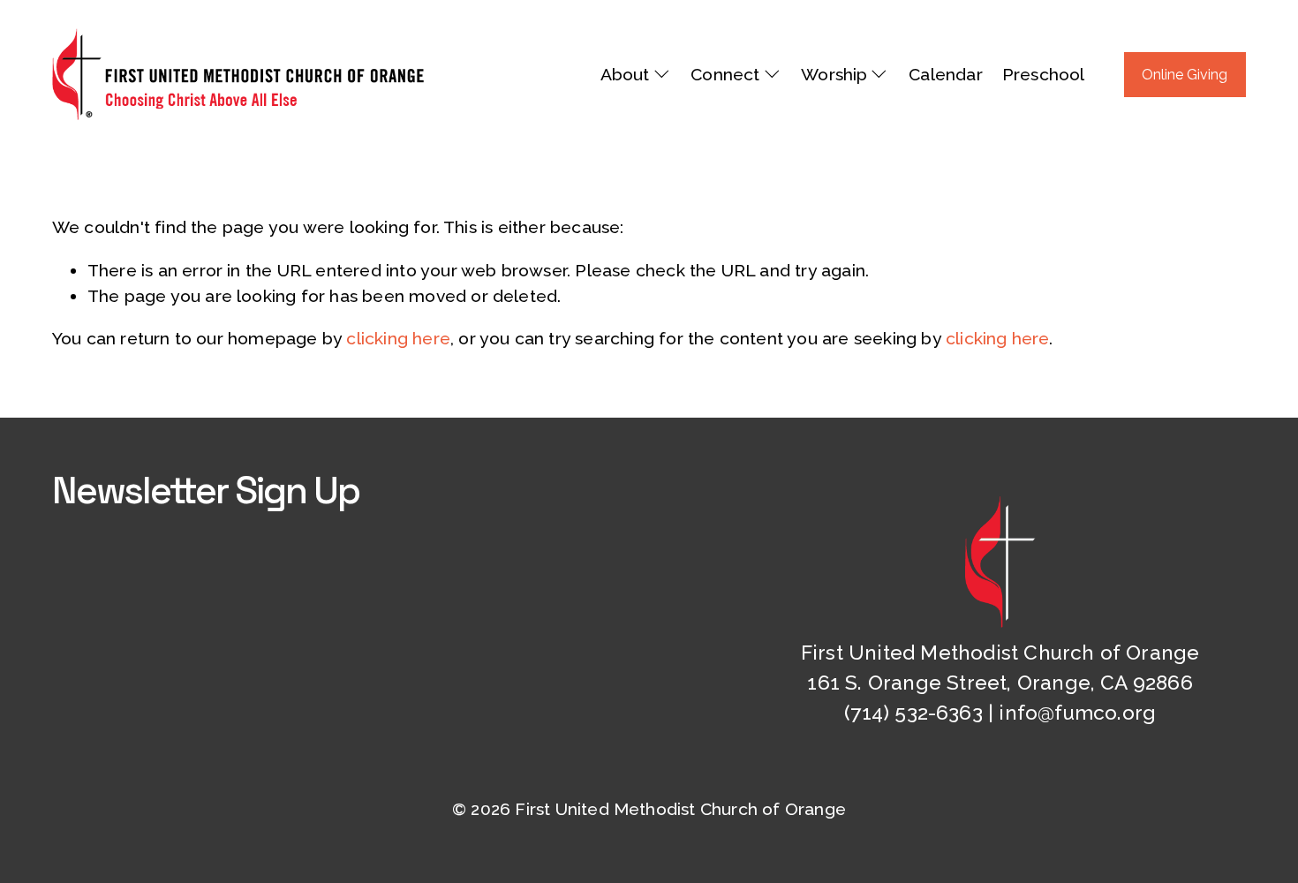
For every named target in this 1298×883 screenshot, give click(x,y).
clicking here (398, 338)
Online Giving (1184, 74)
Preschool (1043, 74)
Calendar (946, 74)
